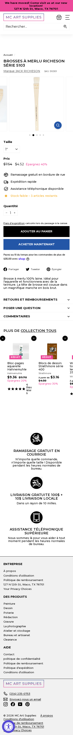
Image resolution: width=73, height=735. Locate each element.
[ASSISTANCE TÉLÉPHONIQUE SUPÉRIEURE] (36, 517)
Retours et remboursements (30, 299)
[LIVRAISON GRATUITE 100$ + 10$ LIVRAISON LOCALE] (36, 483)
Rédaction (10, 617)
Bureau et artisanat (16, 635)
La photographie (14, 626)
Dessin (8, 608)
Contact (8, 654)
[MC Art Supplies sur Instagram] (5, 704)
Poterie (8, 612)
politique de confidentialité (21, 658)
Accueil (8, 54)
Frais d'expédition (14, 223)
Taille (7, 142)
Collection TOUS (38, 330)
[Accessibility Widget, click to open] (8, 726)
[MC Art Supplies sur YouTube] (20, 704)
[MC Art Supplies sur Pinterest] (27, 704)
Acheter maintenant (36, 244)
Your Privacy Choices (17, 588)
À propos (9, 570)
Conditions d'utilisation (18, 575)
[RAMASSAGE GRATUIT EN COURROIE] (36, 439)
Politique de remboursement (23, 580)
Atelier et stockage (16, 630)
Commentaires (16, 316)
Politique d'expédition (18, 667)
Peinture (9, 603)
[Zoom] (58, 125)
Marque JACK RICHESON (21, 71)
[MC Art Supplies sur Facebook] (13, 704)
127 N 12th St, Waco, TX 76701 (23, 584)
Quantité (10, 206)
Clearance (10, 639)
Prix (6, 158)
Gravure (8, 621)
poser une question (22, 308)
